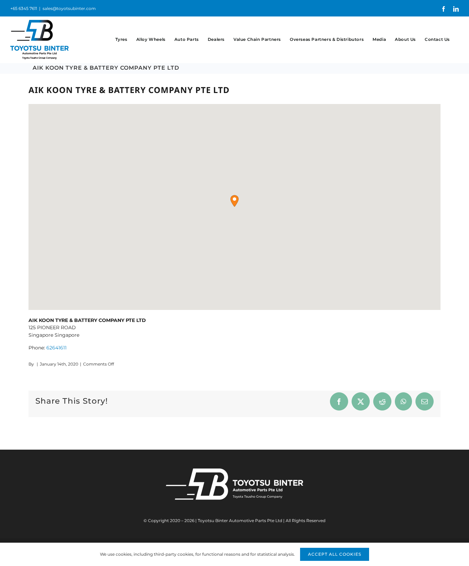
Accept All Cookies (334, 554)
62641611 (56, 348)
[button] (234, 201)
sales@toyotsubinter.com (69, 8)
